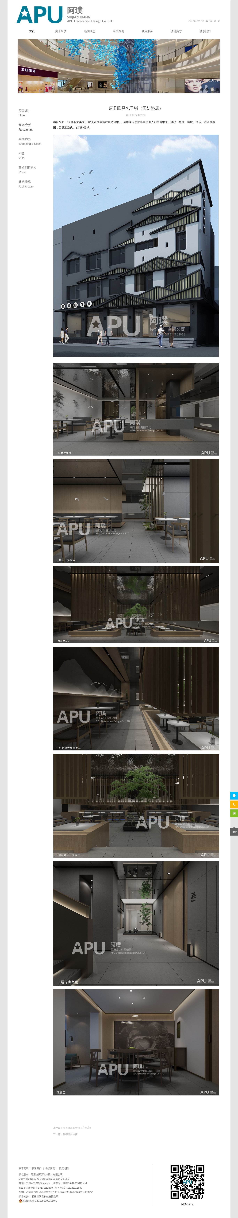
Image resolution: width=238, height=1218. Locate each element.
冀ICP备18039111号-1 (75, 1183)
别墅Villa (21, 156)
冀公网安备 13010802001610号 (39, 1200)
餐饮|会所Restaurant (25, 127)
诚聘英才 (176, 31)
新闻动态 (89, 31)
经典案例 (118, 31)
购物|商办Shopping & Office (30, 141)
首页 (32, 31)
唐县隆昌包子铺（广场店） (77, 1127)
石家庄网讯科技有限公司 (45, 1196)
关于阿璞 (60, 31)
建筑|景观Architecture (26, 184)
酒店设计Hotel (24, 113)
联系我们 (205, 31)
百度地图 (64, 1168)
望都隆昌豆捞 (70, 1134)
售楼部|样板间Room (27, 170)
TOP (234, 832)
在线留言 (51, 1168)
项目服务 (147, 31)
